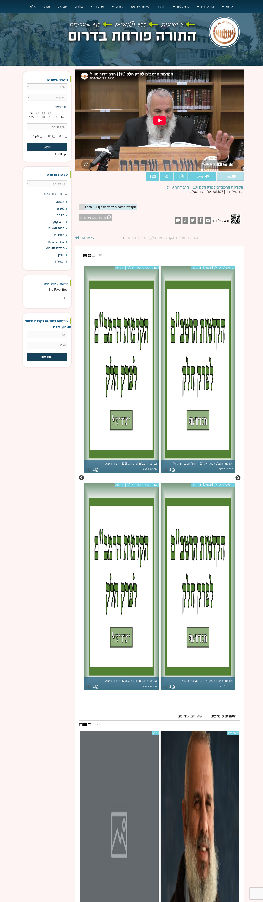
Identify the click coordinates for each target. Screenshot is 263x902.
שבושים (62, 6)
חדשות (161, 6)
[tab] (223, 716)
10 (43, 117)
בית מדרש (207, 6)
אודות (229, 6)
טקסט (35, 136)
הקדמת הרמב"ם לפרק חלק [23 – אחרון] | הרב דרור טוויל (203, 466)
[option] (159, 478)
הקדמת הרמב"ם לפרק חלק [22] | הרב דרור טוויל (131, 466)
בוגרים (79, 6)
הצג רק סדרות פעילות (53, 193)
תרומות (99, 6)
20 (49, 117)
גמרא (155, 733)
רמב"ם (182, 237)
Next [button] (81, 478)
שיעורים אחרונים (190, 716)
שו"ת (33, 6)
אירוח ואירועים (140, 6)
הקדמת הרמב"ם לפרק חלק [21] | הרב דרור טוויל (207, 683)
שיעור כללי (233, 733)
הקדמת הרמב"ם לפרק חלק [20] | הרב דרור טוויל (131, 683)
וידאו (61, 136)
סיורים (119, 6)
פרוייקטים (183, 6)
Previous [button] (238, 478)
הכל (31, 117)
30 (56, 117)
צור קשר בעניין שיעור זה (93, 217)
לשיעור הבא (86, 237)
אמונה (194, 237)
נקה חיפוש (60, 153)
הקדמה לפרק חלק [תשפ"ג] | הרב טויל (149, 237)
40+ (63, 117)
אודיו (49, 136)
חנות (47, 6)
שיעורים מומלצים (223, 716)
